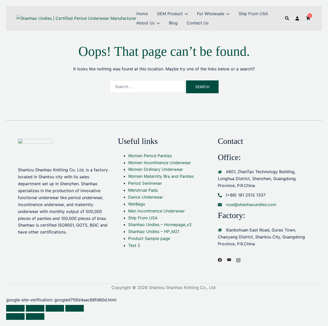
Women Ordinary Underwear (155, 169)
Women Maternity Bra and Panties (161, 176)
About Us (145, 22)
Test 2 (134, 245)
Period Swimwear (145, 183)
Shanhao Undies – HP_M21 (153, 231)
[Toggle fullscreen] (35, 308)
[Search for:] (147, 86)
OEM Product (170, 13)
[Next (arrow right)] (35, 316)
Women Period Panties (150, 155)
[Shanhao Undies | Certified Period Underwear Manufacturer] (76, 18)
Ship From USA (253, 13)
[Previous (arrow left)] (15, 316)
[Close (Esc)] (74, 308)
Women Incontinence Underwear (159, 162)
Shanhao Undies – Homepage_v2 (160, 224)
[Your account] (297, 18)
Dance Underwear (145, 197)
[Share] (55, 308)
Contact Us (198, 22)
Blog (173, 22)
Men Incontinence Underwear (156, 210)
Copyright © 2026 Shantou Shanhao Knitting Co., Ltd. (164, 287)
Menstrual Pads (143, 190)
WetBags (136, 204)
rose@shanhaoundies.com (251, 204)
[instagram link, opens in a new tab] (238, 259)
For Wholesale (210, 13)
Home (142, 13)
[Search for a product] (287, 18)
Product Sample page (149, 238)
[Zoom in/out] (15, 308)
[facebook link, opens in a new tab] (220, 259)
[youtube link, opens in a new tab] (229, 259)
